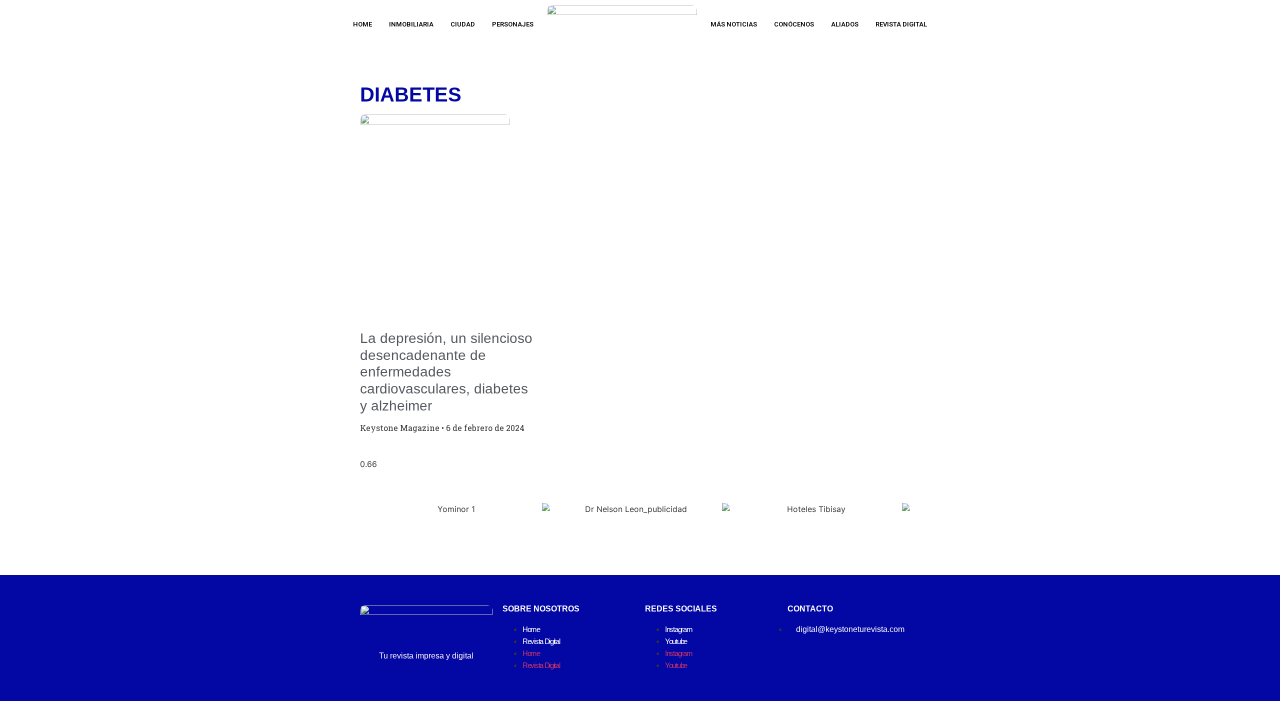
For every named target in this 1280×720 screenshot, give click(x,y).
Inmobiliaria (411, 24)
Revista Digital (901, 24)
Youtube (676, 641)
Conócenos (794, 24)
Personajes (513, 24)
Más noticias (733, 24)
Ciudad (462, 24)
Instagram (678, 629)
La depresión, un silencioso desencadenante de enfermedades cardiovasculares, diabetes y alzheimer (446, 371)
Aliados (844, 24)
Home (362, 24)
